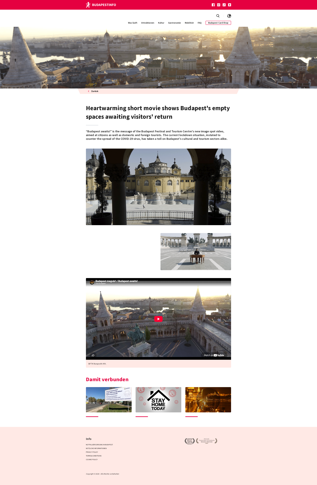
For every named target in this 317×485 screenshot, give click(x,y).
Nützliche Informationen (96, 448)
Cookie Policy (92, 459)
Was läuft (132, 22)
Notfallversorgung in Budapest (99, 444)
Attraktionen (147, 22)
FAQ (200, 22)
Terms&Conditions (94, 456)
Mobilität (189, 22)
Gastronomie (174, 22)
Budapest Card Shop (218, 22)
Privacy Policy (92, 452)
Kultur (161, 22)
